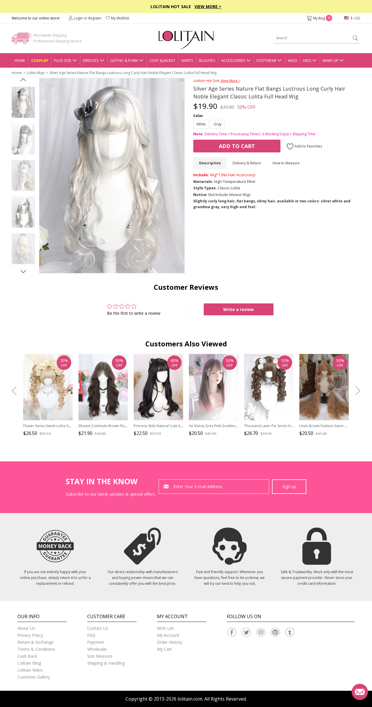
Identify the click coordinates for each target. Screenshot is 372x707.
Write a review (238, 309)
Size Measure (99, 656)
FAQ (91, 635)
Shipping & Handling (106, 663)
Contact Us (97, 628)
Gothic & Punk (124, 60)
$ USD (355, 18)
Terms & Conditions (36, 649)
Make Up (330, 60)
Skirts (187, 60)
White (201, 124)
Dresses (91, 60)
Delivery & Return (247, 163)
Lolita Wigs (35, 72)
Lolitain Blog (29, 663)
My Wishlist (120, 18)
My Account (168, 635)
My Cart (164, 649)
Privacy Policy (30, 635)
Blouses (207, 60)
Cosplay (39, 60)
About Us (26, 628)
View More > (207, 6)
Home (20, 60)
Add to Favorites (308, 146)
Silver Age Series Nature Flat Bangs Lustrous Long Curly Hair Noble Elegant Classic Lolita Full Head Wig (133, 72)
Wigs (292, 60)
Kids (307, 60)
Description (210, 163)
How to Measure (286, 163)
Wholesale (97, 649)
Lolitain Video (30, 670)
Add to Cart (237, 146)
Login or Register (88, 18)
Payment (95, 642)
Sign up (289, 486)
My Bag (321, 18)
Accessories (233, 60)
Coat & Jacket (162, 60)
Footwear (266, 60)
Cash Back (27, 656)
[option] (23, 102)
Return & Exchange (35, 642)
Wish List (165, 628)
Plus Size (62, 60)
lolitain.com (190, 699)
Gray (217, 124)
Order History (169, 642)
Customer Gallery (33, 677)
